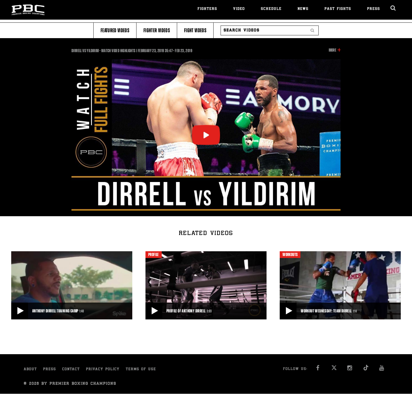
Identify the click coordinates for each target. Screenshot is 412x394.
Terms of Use (141, 369)
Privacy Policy (103, 369)
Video (239, 9)
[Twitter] (334, 369)
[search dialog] (393, 8)
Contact (71, 369)
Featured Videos (115, 30)
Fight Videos (195, 30)
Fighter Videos (156, 30)
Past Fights (338, 9)
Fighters (207, 9)
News (303, 9)
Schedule (271, 9)
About (30, 369)
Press (373, 9)
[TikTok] (366, 369)
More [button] (332, 50)
